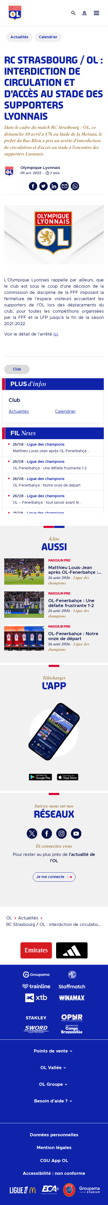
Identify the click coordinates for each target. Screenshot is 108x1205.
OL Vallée (51, 1067)
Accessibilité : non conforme (54, 1173)
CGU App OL (54, 1160)
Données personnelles (54, 1135)
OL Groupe (51, 1084)
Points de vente (51, 1051)
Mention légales (54, 1147)
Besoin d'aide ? (51, 1101)
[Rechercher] (73, 13)
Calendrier (65, 411)
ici (55, 334)
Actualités (19, 411)
